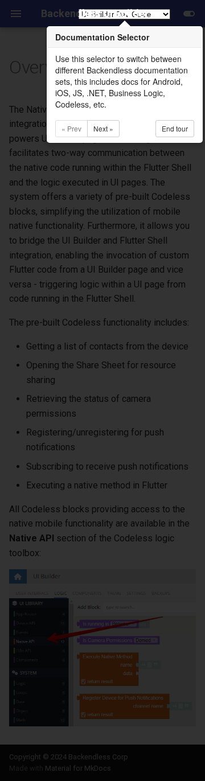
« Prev (71, 128)
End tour (175, 128)
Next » (103, 128)
